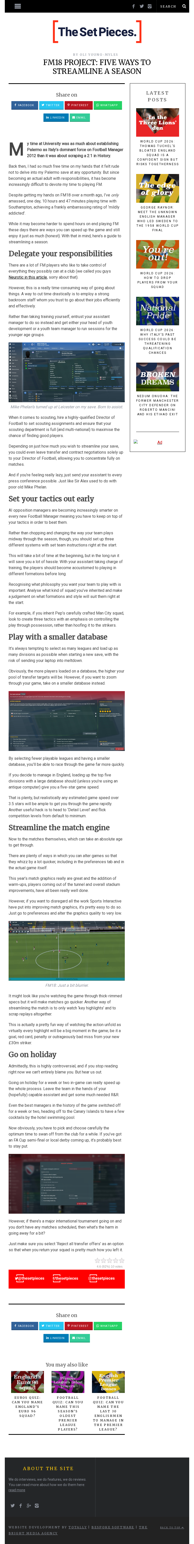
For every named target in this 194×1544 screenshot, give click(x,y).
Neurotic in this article (28, 277)
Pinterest (79, 105)
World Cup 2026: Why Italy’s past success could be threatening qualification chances (158, 341)
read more (17, 1490)
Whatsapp (108, 105)
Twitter (52, 105)
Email (80, 117)
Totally (77, 1527)
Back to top (171, 1527)
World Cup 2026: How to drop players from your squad (157, 280)
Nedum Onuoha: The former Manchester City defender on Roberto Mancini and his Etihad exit (157, 405)
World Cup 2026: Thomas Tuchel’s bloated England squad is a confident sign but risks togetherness (157, 153)
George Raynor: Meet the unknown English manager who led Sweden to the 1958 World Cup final (157, 219)
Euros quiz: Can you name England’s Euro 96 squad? (27, 1407)
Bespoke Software (112, 1527)
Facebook (25, 105)
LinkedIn (57, 117)
